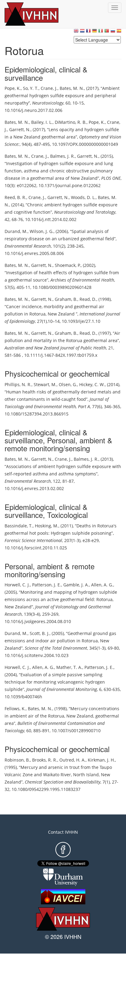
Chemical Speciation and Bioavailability (62, 782)
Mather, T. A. (69, 667)
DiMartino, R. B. (71, 122)
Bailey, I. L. (42, 122)
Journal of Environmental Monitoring (61, 689)
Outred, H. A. (72, 760)
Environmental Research (28, 246)
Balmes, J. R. (62, 156)
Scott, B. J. (40, 633)
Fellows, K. (15, 708)
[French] (88, 32)
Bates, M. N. (72, 88)
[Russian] (112, 32)
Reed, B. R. (15, 197)
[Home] (38, 14)
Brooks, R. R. (44, 760)
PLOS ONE (110, 178)
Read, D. (88, 299)
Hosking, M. (46, 526)
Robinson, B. (17, 760)
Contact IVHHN (63, 832)
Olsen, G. (68, 384)
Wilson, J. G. (42, 231)
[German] (94, 32)
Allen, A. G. (102, 585)
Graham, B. (66, 299)
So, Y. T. (31, 88)
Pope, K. (13, 88)
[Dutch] (82, 32)
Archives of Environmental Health (82, 280)
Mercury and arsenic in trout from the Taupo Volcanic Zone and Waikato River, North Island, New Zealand (58, 774)
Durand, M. (16, 231)
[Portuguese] (106, 32)
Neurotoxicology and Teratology (84, 212)
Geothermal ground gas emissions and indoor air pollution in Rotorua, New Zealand (60, 640)
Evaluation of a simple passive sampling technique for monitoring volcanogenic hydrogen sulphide (55, 682)
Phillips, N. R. (18, 384)
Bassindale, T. (19, 526)
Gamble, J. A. (76, 585)
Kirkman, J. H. (101, 760)
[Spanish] (119, 32)
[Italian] (100, 32)
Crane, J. (49, 88)
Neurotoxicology (47, 103)
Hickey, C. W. (92, 384)
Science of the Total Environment (56, 648)
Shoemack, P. (68, 265)
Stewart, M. (45, 384)
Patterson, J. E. (46, 585)
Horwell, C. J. (17, 585)
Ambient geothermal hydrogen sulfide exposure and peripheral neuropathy (62, 95)
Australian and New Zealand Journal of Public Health (55, 348)
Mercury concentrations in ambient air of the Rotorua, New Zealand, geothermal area (62, 716)
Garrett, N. (20, 129)
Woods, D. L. (83, 197)
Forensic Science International (33, 540)
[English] (76, 32)
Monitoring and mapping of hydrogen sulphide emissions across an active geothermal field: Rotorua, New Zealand (61, 599)
